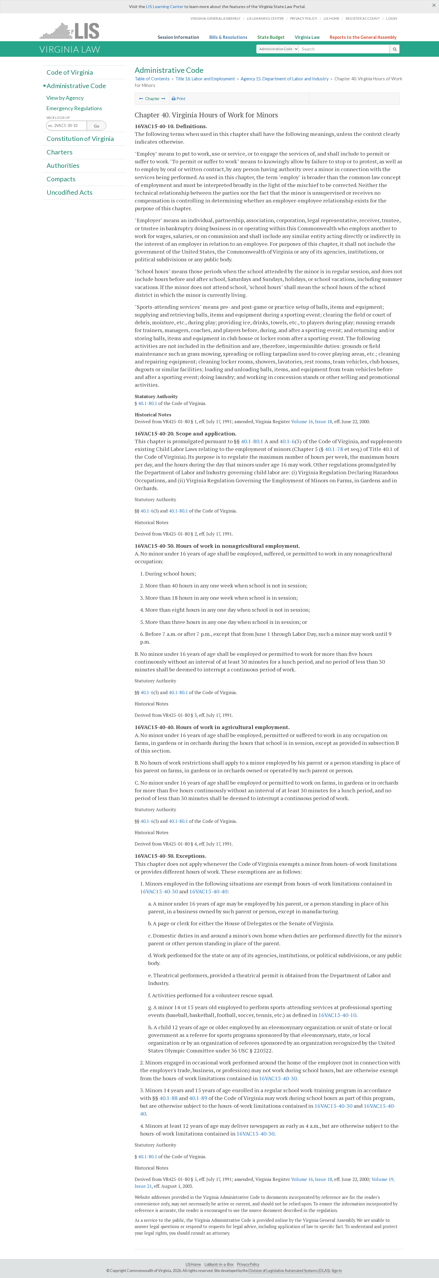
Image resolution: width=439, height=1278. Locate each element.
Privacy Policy (303, 18)
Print (180, 98)
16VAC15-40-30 (159, 891)
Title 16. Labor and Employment (205, 78)
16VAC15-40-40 (208, 891)
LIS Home (193, 1264)
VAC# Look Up (58, 117)
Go (96, 126)
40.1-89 (198, 1097)
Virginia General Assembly (215, 18)
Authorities (63, 165)
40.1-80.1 (147, 403)
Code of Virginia (70, 72)
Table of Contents (152, 78)
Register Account (363, 18)
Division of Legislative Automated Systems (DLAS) (289, 1270)
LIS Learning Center (164, 6)
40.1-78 (334, 448)
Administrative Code (76, 85)
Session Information (178, 37)
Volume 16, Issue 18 (311, 421)
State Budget (271, 37)
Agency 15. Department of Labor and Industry (285, 78)
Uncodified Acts (70, 192)
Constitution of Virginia (80, 138)
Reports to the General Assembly (363, 37)
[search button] (395, 49)
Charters (60, 152)
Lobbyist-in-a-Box (219, 1264)
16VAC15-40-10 (337, 1014)
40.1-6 (287, 441)
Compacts (61, 179)
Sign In (336, 1270)
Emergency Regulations (74, 108)
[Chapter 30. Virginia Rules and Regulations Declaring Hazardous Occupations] (141, 98)
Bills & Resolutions (228, 37)
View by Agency (65, 97)
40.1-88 (168, 1097)
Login (391, 18)
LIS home (332, 18)
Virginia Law (307, 37)
